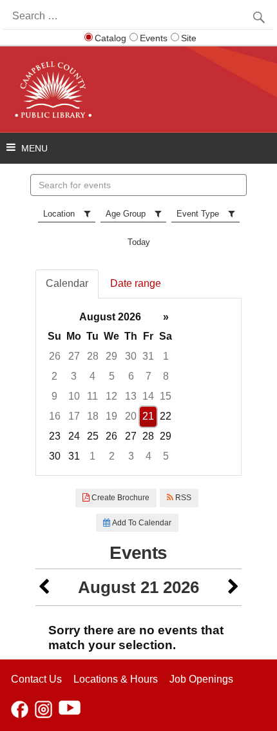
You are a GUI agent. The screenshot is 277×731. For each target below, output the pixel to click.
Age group (126, 214)
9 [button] (54, 396)
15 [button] (165, 396)
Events (153, 38)
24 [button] (74, 436)
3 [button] (74, 376)
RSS (182, 497)
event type (198, 214)
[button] (43, 587)
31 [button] (148, 356)
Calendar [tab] (67, 283)
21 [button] (148, 416)
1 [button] (166, 356)
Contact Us (36, 679)
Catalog (110, 38)
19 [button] (111, 416)
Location (59, 214)
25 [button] (93, 436)
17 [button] (74, 416)
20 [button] (131, 416)
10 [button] (74, 396)
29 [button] (111, 356)
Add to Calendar (140, 522)
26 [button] (55, 356)
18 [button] (93, 416)
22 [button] (165, 416)
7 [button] (148, 376)
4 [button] (92, 376)
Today (139, 242)
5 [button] (112, 376)
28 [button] (93, 356)
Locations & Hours (115, 679)
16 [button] (55, 416)
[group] (138, 387)
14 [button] (148, 396)
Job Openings (201, 679)
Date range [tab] (135, 283)
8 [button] (166, 376)
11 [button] (92, 396)
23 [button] (55, 436)
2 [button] (54, 376)
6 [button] (131, 376)
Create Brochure (119, 497)
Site (188, 38)
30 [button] (131, 356)
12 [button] (111, 396)
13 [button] (131, 396)
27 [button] (74, 356)
